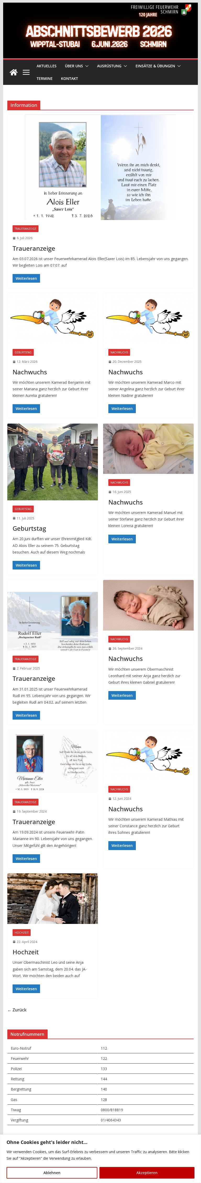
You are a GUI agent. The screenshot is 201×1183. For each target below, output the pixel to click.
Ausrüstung (109, 65)
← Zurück (16, 1010)
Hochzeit (22, 932)
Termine (45, 78)
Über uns (74, 65)
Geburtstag (23, 352)
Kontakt (69, 78)
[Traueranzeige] (100, 167)
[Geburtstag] (52, 462)
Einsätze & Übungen (155, 65)
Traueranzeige (25, 229)
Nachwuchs (30, 372)
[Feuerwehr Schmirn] (100, 6)
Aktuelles (47, 65)
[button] (86, 66)
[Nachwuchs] (52, 318)
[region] (100, 1159)
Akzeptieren (147, 1172)
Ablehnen (51, 1172)
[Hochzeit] (52, 898)
